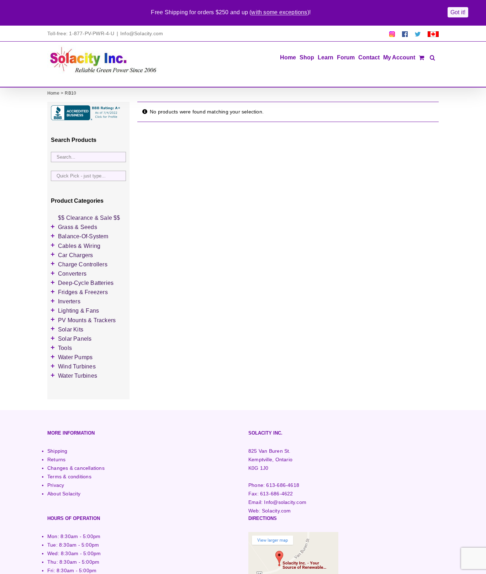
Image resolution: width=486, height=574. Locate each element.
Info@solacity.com (285, 502)
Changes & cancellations (76, 468)
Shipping (57, 451)
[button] (432, 57)
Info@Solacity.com (141, 33)
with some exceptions (279, 12)
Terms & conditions (69, 476)
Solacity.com (276, 511)
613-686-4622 (276, 493)
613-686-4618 (282, 485)
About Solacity (63, 493)
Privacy (55, 485)
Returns (56, 459)
